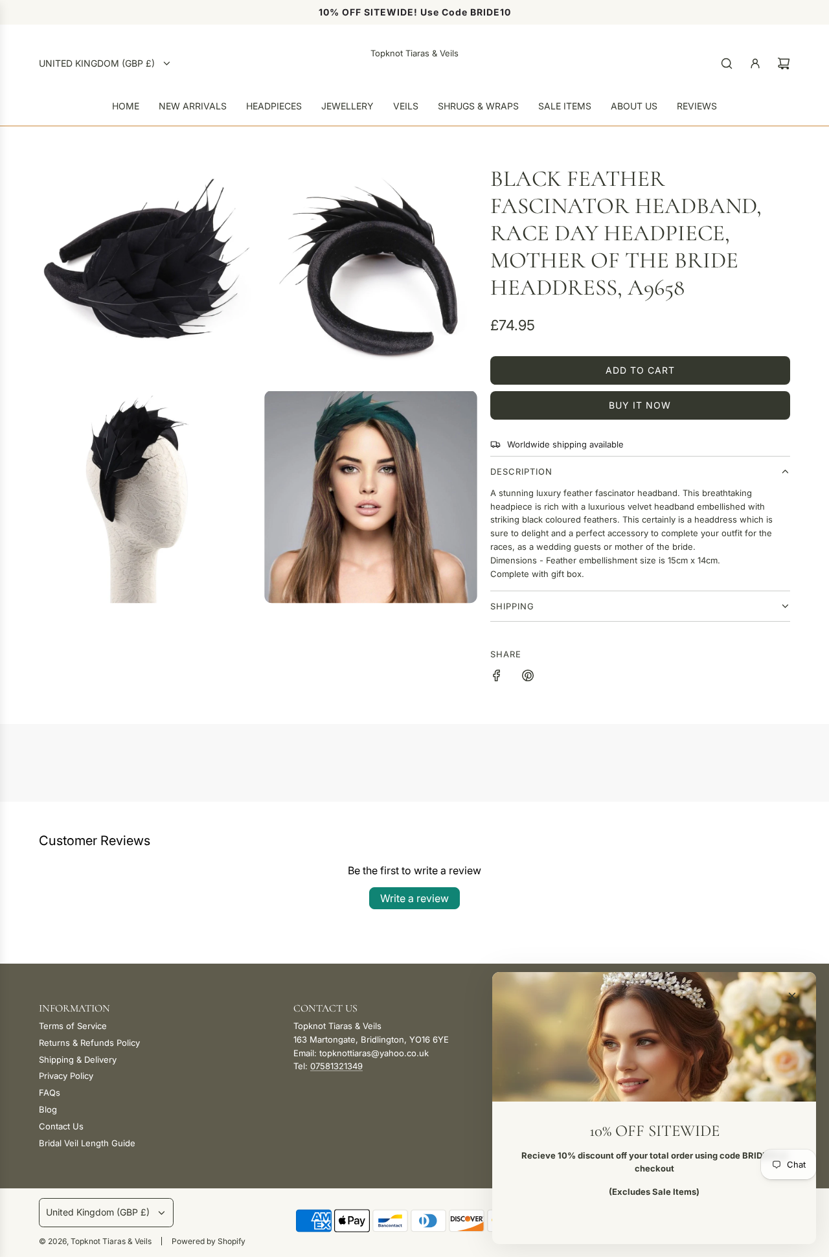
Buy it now (640, 405)
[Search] (726, 63)
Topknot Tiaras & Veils (414, 53)
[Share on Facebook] (497, 677)
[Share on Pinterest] (528, 677)
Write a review (414, 898)
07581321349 (336, 1066)
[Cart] (783, 63)
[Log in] (755, 63)
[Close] (792, 996)
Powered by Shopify (208, 1241)
